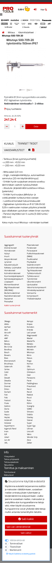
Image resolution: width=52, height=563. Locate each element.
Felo (6, 397)
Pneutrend (31, 386)
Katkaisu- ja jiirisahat (12, 267)
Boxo (6, 358)
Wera (29, 434)
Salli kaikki (27, 519)
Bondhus (8, 349)
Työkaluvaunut (33, 276)
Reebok (30, 395)
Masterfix (31, 341)
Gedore (7, 406)
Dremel (7, 386)
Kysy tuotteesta (13, 109)
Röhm (29, 403)
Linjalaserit (8, 282)
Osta (36, 126)
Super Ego (31, 426)
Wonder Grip (32, 437)
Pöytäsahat (31, 262)
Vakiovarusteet (14, 150)
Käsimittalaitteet (26, 32)
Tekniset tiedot (28, 143)
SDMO (29, 409)
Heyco (6, 414)
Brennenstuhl (9, 361)
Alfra (6, 335)
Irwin (6, 431)
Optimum (31, 369)
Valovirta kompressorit (36, 287)
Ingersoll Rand (10, 428)
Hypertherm (9, 426)
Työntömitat (32, 279)
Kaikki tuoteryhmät (12, 305)
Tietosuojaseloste (11, 462)
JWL (6, 443)
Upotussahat (32, 284)
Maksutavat (9, 475)
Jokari (6, 437)
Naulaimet (8, 299)
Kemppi (30, 321)
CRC (5, 375)
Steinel (30, 420)
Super (29, 423)
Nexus (29, 358)
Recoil (29, 392)
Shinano (30, 411)
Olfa (28, 366)
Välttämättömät (17, 540)
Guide (6, 411)
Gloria (6, 409)
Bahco (6, 341)
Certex (6, 369)
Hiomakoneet (9, 250)
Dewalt (7, 378)
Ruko (29, 400)
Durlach (7, 392)
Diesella (7, 380)
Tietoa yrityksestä (11, 459)
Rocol (29, 397)
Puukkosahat (32, 259)
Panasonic (31, 378)
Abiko (6, 324)
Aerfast (7, 327)
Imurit (6, 256)
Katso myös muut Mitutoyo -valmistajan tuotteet (25, 222)
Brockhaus (8, 363)
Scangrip (30, 406)
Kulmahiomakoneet (12, 273)
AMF (6, 338)
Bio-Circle (8, 347)
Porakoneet (31, 248)
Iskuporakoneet (10, 259)
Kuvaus (9, 143)
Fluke (6, 403)
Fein (6, 395)
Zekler (29, 443)
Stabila (30, 414)
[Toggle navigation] (1, 14)
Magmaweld (32, 335)
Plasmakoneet (33, 245)
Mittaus (11, 32)
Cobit (6, 372)
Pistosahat (8, 301)
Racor (29, 389)
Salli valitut (26, 533)
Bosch (6, 352)
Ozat (29, 375)
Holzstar (7, 423)
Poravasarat (32, 250)
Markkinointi (15, 550)
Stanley (30, 417)
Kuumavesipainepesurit (14, 276)
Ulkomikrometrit (34, 282)
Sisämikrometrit (33, 265)
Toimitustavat (9, 472)
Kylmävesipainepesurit (13, 279)
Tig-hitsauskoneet (34, 270)
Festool (7, 400)
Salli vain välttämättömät (18, 526)
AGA (6, 330)
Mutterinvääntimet (12, 293)
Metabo (30, 344)
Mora (29, 355)
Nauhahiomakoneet (12, 296)
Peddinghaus (32, 383)
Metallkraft (31, 347)
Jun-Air (7, 440)
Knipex (29, 324)
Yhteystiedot (9, 456)
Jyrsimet (7, 262)
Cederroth (8, 366)
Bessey (7, 344)
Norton (30, 363)
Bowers (7, 355)
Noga (29, 361)
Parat (29, 380)
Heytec (7, 417)
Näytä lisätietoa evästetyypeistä (21, 554)
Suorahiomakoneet (35, 267)
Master (30, 338)
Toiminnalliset (16, 543)
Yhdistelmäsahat (34, 299)
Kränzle (30, 330)
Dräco (6, 389)
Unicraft (30, 431)
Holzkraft (8, 420)
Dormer (7, 383)
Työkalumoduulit (34, 273)
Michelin (30, 349)
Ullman (30, 428)
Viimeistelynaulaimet (35, 290)
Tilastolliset (15, 546)
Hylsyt (7, 253)
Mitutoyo (30, 352)
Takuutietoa (8, 465)
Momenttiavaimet (11, 284)
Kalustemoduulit (11, 265)
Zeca (29, 440)
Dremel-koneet (10, 248)
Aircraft (7, 332)
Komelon (30, 327)
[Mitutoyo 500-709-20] (26, 66)
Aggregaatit (9, 245)
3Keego (7, 321)
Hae (42, 9)
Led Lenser (31, 332)
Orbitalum (31, 372)
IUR (5, 434)
